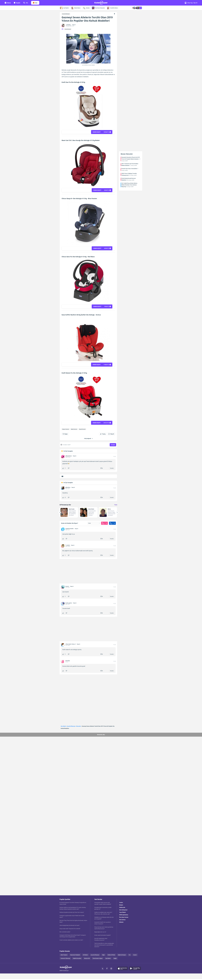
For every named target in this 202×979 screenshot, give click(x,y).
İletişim (121, 905)
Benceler (78, 726)
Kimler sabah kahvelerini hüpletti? (102, 935)
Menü (9, 3)
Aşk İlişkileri (66, 8)
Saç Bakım (108, 958)
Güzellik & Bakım (114, 8)
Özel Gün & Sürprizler (100, 8)
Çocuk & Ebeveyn (66, 13)
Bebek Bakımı (77, 8)
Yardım (121, 902)
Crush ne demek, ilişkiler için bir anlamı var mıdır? (71, 940)
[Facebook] (106, 968)
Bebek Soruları (74, 429)
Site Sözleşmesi (123, 909)
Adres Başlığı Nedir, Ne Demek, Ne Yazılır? (70, 925)
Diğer (103, 955)
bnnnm (67, 586)
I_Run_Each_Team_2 (70, 644)
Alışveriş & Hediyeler (75, 955)
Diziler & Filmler (111, 955)
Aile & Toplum (64, 955)
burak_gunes (68, 603)
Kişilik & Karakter (77, 958)
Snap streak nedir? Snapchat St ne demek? (70, 928)
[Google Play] (135, 968)
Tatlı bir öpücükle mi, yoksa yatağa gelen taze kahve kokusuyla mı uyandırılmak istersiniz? (104, 945)
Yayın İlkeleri (122, 912)
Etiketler (121, 922)
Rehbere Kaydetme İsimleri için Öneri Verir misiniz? (72, 912)
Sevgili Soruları (82, 429)
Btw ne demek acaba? (65, 931)
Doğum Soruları (65, 429)
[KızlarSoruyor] (66, 968)
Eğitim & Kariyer (122, 955)
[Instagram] (111, 968)
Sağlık (115, 958)
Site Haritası (122, 919)
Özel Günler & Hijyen (97, 958)
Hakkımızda (122, 907)
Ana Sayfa (63, 726)
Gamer (135, 955)
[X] (102, 968)
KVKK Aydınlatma (123, 914)
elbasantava (68, 456)
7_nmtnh (67, 545)
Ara (27, 3)
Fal (129, 955)
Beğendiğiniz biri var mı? (100, 932)
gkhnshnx (67, 487)
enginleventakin (69, 528)
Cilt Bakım (85, 955)
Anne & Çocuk (68, 29)
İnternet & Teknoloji (65, 958)
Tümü (115, 504)
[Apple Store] (123, 968)
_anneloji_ (68, 24)
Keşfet (18, 3)
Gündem (88, 8)
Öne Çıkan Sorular (123, 917)
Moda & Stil (87, 958)
